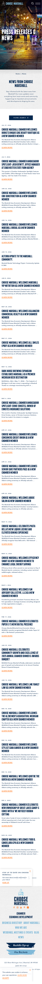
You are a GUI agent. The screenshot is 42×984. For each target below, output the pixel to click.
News (21, 937)
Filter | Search (20, 118)
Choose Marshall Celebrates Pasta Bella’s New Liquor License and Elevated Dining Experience (18, 529)
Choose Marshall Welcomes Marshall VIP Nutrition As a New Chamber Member (21, 284)
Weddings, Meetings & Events (18, 932)
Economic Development (21, 917)
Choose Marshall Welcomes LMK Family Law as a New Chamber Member (20, 686)
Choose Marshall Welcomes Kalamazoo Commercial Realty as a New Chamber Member (20, 314)
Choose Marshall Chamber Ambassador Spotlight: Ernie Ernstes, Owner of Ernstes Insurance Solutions (20, 406)
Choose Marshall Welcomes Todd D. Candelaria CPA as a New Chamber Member (18, 842)
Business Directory (12, 922)
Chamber (21, 913)
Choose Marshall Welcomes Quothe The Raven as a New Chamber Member (20, 778)
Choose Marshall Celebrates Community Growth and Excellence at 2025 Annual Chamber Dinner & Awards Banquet (20, 654)
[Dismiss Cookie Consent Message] (30, 970)
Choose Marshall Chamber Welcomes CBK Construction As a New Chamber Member (19, 196)
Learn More (7, 147)
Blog (36, 932)
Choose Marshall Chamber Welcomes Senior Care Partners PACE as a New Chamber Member (19, 469)
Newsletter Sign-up (21, 945)
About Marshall (31, 922)
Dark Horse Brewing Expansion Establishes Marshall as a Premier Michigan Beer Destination (18, 374)
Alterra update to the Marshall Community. (17, 258)
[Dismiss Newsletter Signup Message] (30, 871)
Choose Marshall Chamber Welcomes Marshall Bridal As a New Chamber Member (19, 227)
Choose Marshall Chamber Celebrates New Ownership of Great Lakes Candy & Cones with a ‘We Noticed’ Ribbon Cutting (20, 809)
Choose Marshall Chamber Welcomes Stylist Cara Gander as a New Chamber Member (20, 747)
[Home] (12, 3)
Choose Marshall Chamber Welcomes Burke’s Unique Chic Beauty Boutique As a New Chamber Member (20, 132)
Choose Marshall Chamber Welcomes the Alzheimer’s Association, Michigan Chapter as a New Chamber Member (20, 716)
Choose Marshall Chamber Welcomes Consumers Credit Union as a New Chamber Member (19, 437)
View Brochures (20, 952)
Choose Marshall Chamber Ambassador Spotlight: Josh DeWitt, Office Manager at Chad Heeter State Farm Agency (21, 164)
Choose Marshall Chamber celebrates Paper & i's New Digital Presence (20, 622)
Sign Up (5, 882)
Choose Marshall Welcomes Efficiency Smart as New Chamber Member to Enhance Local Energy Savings (20, 561)
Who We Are (21, 927)
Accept (5, 978)
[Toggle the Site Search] (32, 3)
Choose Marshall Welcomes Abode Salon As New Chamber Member (18, 499)
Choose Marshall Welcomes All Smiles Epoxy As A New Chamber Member (20, 344)
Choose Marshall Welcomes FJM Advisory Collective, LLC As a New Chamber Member (18, 592)
